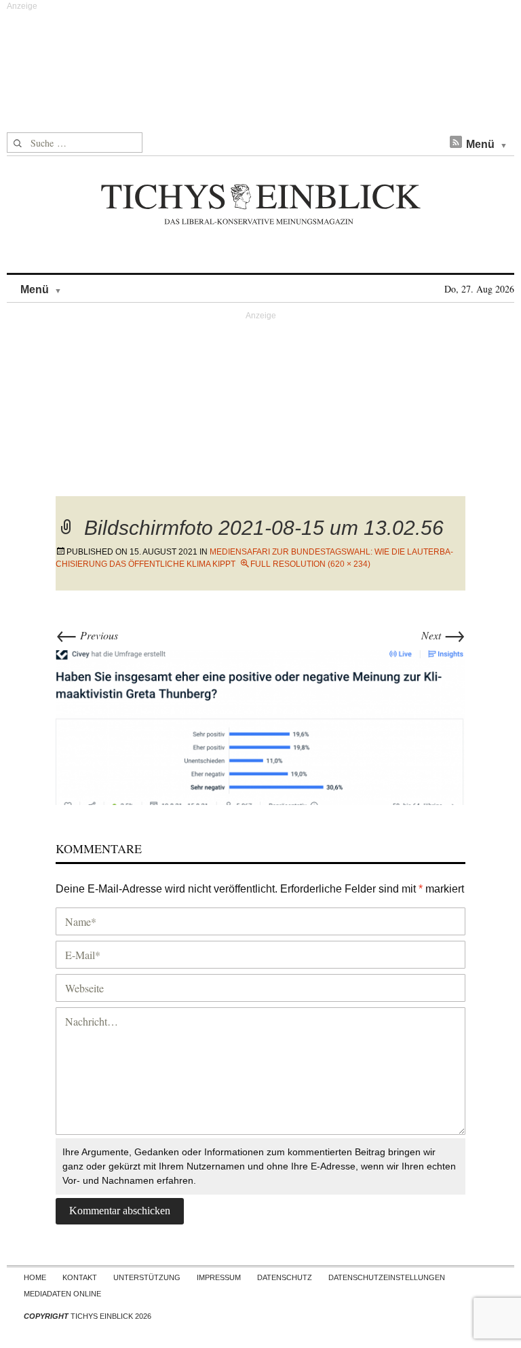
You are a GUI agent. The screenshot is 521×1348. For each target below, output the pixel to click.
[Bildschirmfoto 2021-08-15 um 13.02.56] (260, 725)
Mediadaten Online (62, 1294)
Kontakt (79, 1277)
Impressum (219, 1277)
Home (35, 1277)
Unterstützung (146, 1277)
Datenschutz (284, 1277)
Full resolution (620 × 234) (310, 564)
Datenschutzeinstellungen (386, 1277)
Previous (87, 635)
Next (443, 635)
